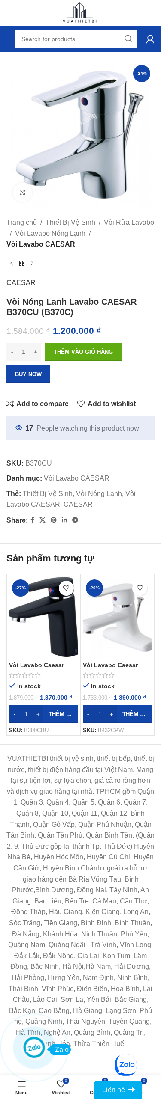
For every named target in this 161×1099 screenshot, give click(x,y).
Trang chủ (21, 222)
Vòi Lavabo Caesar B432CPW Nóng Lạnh (114, 669)
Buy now (28, 374)
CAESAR (21, 282)
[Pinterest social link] (53, 520)
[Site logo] (80, 12)
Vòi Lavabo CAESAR (40, 244)
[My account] (150, 39)
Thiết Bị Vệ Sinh (70, 222)
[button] (43, 714)
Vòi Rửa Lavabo (129, 222)
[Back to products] (22, 263)
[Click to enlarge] (22, 192)
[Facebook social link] (32, 520)
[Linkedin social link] (64, 520)
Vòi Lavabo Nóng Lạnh (50, 233)
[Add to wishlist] (66, 588)
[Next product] (32, 263)
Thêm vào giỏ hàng (83, 352)
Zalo (62, 1049)
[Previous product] (11, 263)
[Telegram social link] (75, 520)
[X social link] (42, 520)
